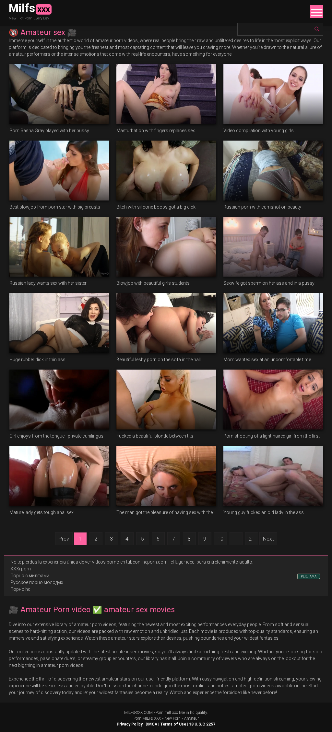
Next (268, 539)
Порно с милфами (29, 575)
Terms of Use (173, 724)
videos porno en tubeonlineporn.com (130, 562)
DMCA (151, 724)
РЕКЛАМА (308, 576)
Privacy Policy (130, 724)
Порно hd (20, 589)
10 (220, 539)
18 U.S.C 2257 (202, 724)
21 (252, 539)
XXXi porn (20, 568)
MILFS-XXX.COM (138, 712)
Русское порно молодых (36, 582)
